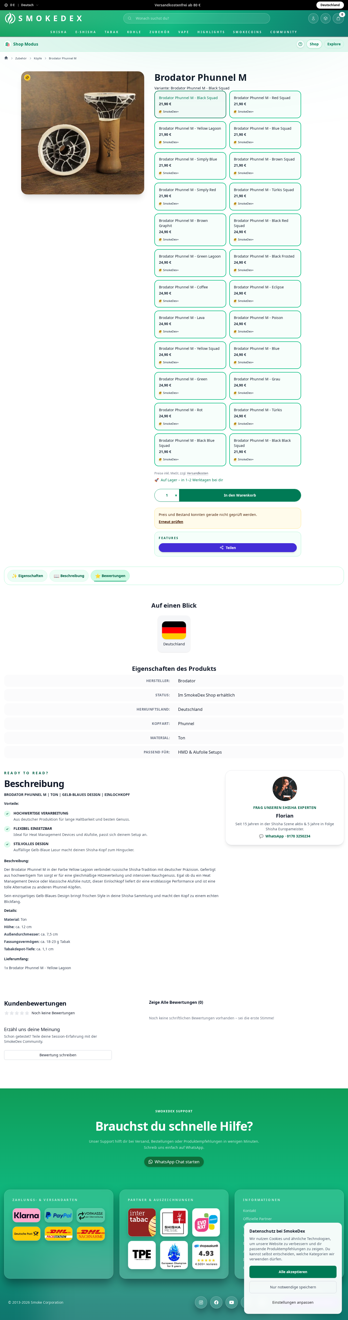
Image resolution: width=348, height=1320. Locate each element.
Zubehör (160, 32)
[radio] (190, 104)
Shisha (58, 32)
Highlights (211, 32)
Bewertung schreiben (57, 1054)
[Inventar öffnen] (325, 18)
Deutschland (330, 5)
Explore (334, 44)
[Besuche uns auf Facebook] (216, 1302)
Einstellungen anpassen (293, 1302)
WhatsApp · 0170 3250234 (284, 836)
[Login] (313, 18)
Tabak (112, 32)
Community (284, 32)
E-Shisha (86, 32)
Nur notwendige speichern (293, 1287)
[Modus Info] (300, 44)
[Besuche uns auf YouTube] (231, 1302)
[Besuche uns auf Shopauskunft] (206, 1255)
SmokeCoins (247, 32)
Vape (184, 32)
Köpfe (38, 58)
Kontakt (249, 1210)
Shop (314, 44)
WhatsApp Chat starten (177, 1162)
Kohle (134, 32)
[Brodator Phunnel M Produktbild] (82, 132)
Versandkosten (197, 473)
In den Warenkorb (240, 495)
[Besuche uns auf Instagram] (201, 1302)
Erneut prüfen (171, 521)
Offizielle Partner (257, 1218)
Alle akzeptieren (293, 1271)
